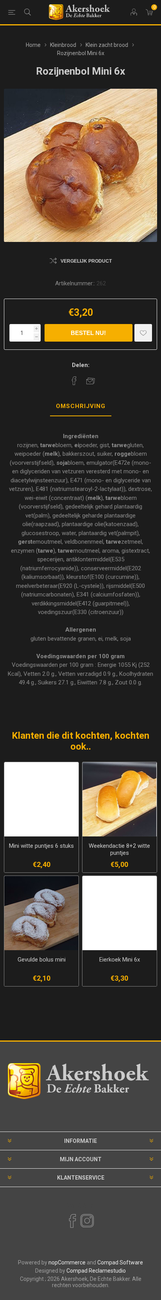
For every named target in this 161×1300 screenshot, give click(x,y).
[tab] (80, 406)
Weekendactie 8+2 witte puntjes (119, 849)
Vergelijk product (86, 261)
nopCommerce (67, 1262)
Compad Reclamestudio (96, 1271)
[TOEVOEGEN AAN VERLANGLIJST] (143, 333)
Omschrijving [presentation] (81, 406)
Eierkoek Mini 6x (119, 959)
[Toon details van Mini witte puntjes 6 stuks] (41, 799)
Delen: (80, 365)
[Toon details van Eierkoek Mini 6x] (119, 913)
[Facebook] (72, 1221)
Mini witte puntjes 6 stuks (41, 845)
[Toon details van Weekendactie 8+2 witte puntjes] (119, 799)
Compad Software (120, 1262)
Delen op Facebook (74, 380)
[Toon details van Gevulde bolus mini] (41, 913)
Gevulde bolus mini (42, 959)
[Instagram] (86, 1221)
